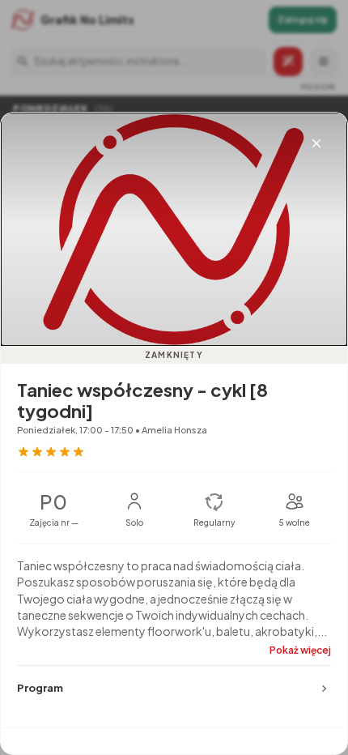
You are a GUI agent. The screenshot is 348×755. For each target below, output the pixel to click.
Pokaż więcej (300, 650)
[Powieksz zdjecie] (174, 229)
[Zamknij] (316, 143)
